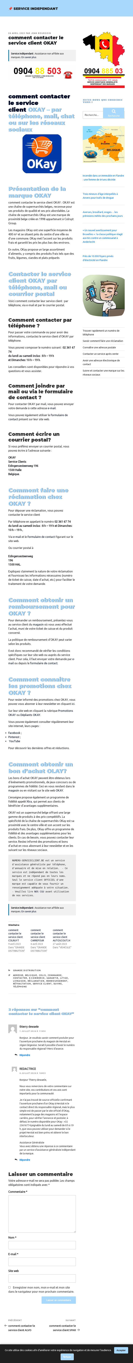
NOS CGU (39, 891)
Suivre (58, 984)
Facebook (14, 732)
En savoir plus (28, 57)
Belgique (31, 975)
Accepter (121, 1350)
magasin (38, 624)
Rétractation (22, 984)
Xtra (29, 801)
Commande (55, 975)
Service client (42, 984)
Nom (12, 1237)
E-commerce (37, 978)
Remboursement (57, 981)
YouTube (14, 741)
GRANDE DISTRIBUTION (27, 970)
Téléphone (20, 987)
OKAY (59, 790)
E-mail (13, 1254)
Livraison (19, 981)
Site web (13, 1270)
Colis (42, 975)
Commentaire (17, 1191)
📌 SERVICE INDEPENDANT (33, 9)
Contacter (20, 978)
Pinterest (13, 737)
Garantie (53, 978)
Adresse (18, 975)
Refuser (67, 1356)
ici (73, 703)
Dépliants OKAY (30, 714)
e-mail (52, 408)
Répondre (25, 1055)
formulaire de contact (41, 536)
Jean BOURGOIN (41, 33)
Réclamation (36, 981)
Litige (64, 978)
